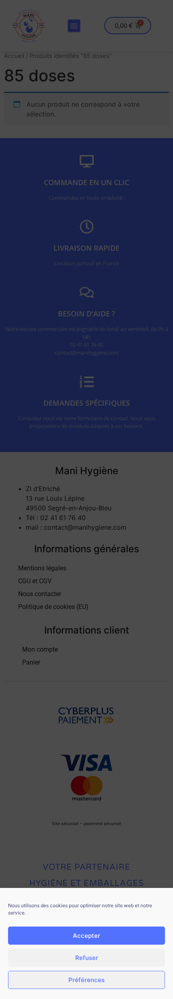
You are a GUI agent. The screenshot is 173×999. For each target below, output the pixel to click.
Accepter (86, 935)
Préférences (86, 980)
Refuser (86, 958)
